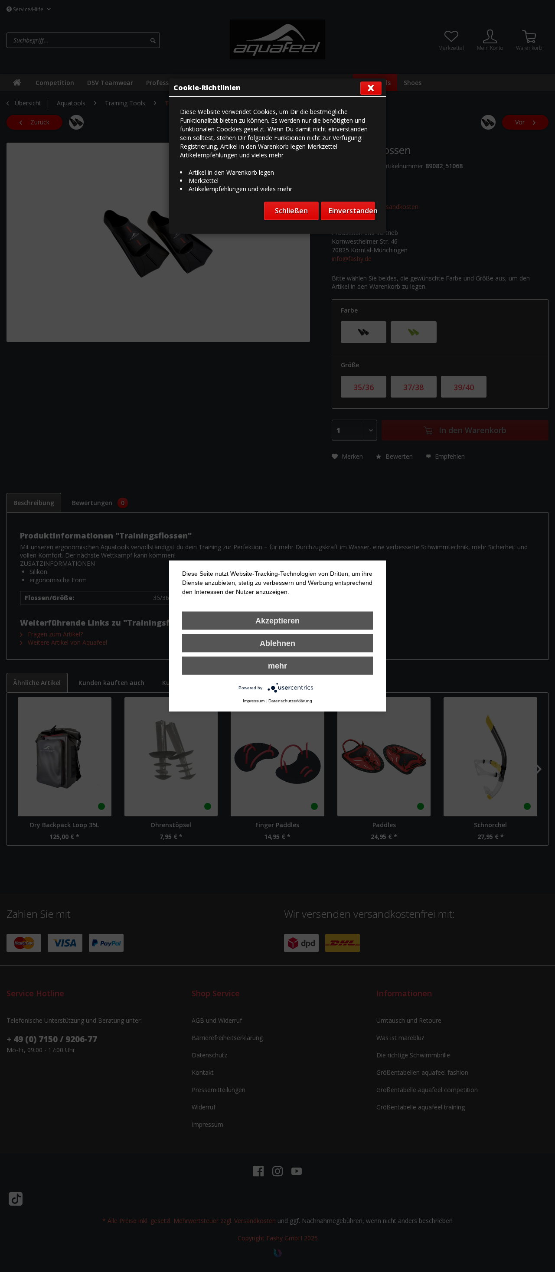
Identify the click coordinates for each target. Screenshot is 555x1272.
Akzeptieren (277, 620)
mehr (277, 666)
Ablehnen (277, 643)
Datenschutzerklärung (290, 700)
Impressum (253, 700)
